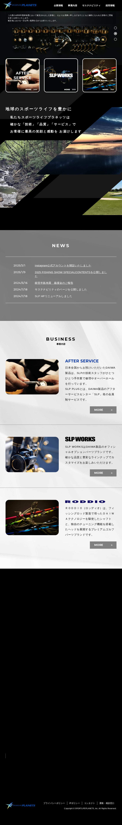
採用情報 (110, 5)
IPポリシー (74, 803)
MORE (98, 409)
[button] (115, 27)
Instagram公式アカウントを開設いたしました (63, 265)
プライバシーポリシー (54, 803)
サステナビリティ (91, 5)
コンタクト (89, 803)
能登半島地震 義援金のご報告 (54, 282)
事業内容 (72, 5)
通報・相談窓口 (106, 803)
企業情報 (58, 5)
